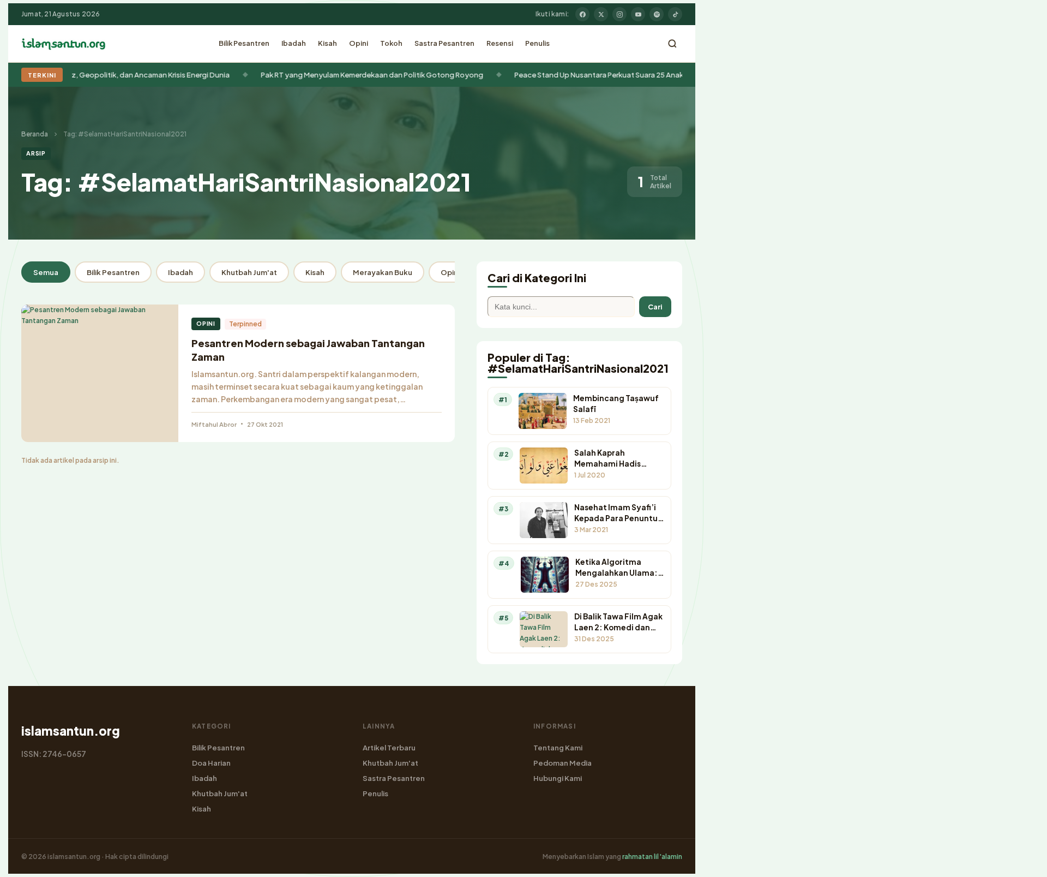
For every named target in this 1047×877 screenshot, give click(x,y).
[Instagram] (619, 14)
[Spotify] (656, 14)
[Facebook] (582, 14)
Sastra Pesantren (444, 43)
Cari (655, 306)
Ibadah (293, 43)
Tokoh (391, 43)
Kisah (327, 43)
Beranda (34, 134)
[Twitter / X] (601, 14)
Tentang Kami (557, 747)
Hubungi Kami (557, 778)
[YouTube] (638, 14)
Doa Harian (211, 762)
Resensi (499, 43)
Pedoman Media (562, 762)
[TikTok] (675, 14)
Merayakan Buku (382, 272)
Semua (45, 272)
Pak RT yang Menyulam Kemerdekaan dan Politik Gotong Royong (352, 74)
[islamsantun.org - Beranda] (63, 43)
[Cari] (672, 43)
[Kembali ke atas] (1020, 861)
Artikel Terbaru (389, 747)
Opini (358, 43)
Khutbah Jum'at (249, 272)
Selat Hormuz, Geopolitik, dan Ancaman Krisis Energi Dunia (110, 74)
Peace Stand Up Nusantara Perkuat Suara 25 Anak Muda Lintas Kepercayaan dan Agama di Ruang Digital (672, 74)
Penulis (537, 43)
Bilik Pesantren (244, 43)
